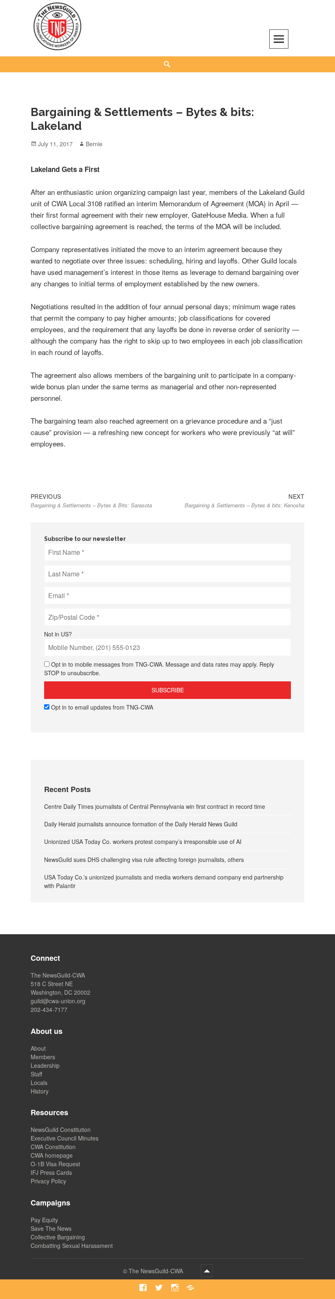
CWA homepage (52, 1155)
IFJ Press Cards (51, 1172)
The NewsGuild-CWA (157, 1271)
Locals (39, 1082)
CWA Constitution (53, 1147)
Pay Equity (44, 1220)
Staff (36, 1074)
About (38, 1048)
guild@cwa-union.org (58, 1001)
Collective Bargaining (58, 1237)
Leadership (45, 1065)
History (40, 1091)
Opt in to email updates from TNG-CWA (102, 707)
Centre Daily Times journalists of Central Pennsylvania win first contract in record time (154, 806)
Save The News (51, 1228)
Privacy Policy (48, 1181)
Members (43, 1057)
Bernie (94, 144)
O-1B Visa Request (55, 1164)
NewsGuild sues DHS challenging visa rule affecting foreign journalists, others (144, 859)
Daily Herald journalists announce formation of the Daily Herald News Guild (140, 824)
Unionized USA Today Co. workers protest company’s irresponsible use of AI (142, 841)
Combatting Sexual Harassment (72, 1245)
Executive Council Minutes (64, 1138)
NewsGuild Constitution (61, 1129)
